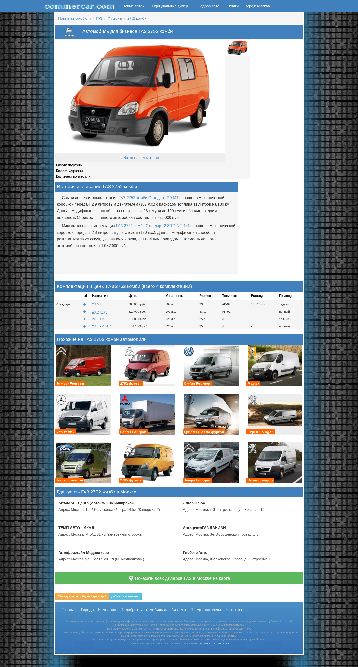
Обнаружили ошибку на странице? (82, 596)
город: (258, 6)
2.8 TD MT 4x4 (101, 326)
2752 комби (136, 18)
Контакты (233, 610)
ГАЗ (99, 18)
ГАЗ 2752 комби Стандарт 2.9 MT (149, 198)
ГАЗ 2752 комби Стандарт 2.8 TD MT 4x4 (152, 226)
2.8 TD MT (99, 319)
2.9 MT (96, 304)
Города (87, 610)
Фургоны (115, 18)
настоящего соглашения (214, 643)
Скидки (232, 6)
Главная (68, 610)
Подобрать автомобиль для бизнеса (153, 610)
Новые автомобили (74, 18)
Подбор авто (208, 6)
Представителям (205, 610)
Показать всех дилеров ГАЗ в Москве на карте (182, 578)
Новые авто (132, 6)
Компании (107, 610)
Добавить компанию (125, 596)
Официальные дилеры (171, 6)
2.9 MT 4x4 (99, 311)
